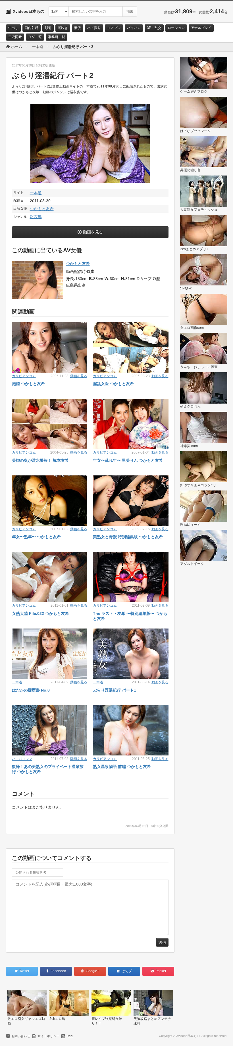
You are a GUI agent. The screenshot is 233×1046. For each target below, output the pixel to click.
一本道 (36, 193)
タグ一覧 (35, 37)
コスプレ (114, 28)
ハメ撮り (94, 28)
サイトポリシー (48, 1036)
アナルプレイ (201, 28)
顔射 (48, 28)
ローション (176, 28)
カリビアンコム (24, 376)
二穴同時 (15, 37)
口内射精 (31, 28)
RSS (70, 1036)
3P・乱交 (154, 28)
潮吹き (63, 28)
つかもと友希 (42, 208)
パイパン (134, 28)
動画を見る (93, 232)
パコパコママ (22, 759)
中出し (13, 28)
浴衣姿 (36, 216)
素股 (77, 28)
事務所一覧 (56, 37)
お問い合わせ (20, 1036)
